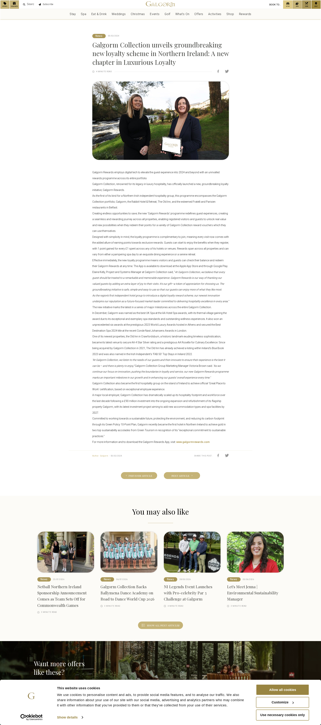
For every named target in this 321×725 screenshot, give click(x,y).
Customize (280, 702)
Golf (167, 15)
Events (155, 15)
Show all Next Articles (163, 628)
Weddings (119, 15)
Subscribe (56, 5)
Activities (214, 15)
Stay (73, 15)
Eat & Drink (99, 15)
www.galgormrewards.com (193, 441)
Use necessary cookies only (282, 715)
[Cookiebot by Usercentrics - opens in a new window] (31, 717)
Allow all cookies (282, 690)
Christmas (138, 15)
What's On (182, 15)
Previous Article (136, 476)
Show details (67, 717)
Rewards (245, 15)
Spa (83, 15)
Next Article (184, 476)
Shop (230, 15)
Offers (198, 15)
